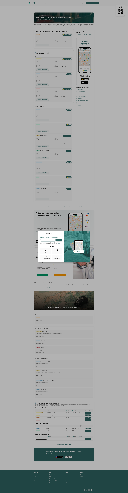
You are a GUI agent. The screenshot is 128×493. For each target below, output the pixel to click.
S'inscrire (59, 240)
